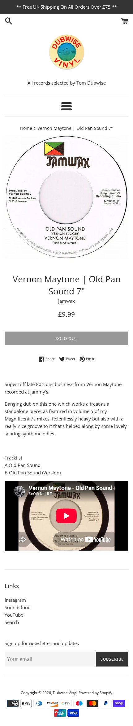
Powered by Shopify (95, 692)
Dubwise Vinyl (65, 692)
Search (12, 622)
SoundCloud (18, 607)
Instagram (15, 600)
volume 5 (83, 411)
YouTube (14, 615)
